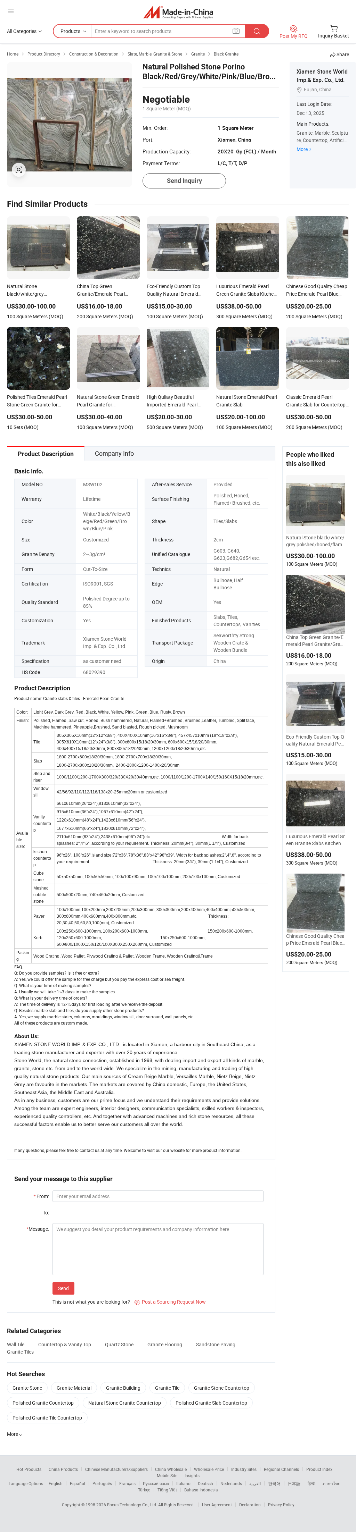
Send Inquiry (184, 180)
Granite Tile (167, 1387)
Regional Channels (281, 1469)
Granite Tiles (20, 1351)
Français (127, 1483)
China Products (63, 1469)
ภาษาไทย (331, 1483)
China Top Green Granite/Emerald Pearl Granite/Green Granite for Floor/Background (315, 641)
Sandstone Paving (215, 1344)
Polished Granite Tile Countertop (47, 1417)
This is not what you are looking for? (91, 1301)
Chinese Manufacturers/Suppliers (116, 1469)
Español (77, 1483)
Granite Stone (27, 1387)
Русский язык (156, 1483)
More (302, 149)
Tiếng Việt (167, 1489)
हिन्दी (311, 1483)
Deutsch (205, 1483)
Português (102, 1483)
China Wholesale (171, 1469)
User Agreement (217, 1504)
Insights (192, 1475)
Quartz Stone (119, 1344)
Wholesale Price (209, 1469)
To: (46, 1212)
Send (63, 1288)
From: (41, 1196)
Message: (37, 1229)
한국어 (274, 1483)
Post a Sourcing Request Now (170, 1301)
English (56, 1483)
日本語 (294, 1483)
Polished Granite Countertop (43, 1402)
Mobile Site (167, 1475)
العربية (255, 1483)
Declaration (250, 1504)
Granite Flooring (164, 1344)
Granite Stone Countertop (221, 1387)
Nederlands (231, 1483)
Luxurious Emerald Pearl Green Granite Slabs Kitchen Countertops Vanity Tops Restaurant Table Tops (315, 840)
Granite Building (123, 1387)
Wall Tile (15, 1344)
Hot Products (28, 1469)
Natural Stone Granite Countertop (124, 1402)
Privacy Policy (281, 1504)
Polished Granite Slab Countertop (211, 1402)
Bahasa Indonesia (201, 1489)
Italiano (183, 1483)
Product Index (319, 1469)
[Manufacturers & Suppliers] (178, 12)
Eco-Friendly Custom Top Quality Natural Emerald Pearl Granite (315, 740)
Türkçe (144, 1489)
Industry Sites (244, 1469)
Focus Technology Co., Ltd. (132, 1504)
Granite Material (74, 1387)
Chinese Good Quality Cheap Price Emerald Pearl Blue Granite (315, 939)
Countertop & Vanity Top (64, 1344)
